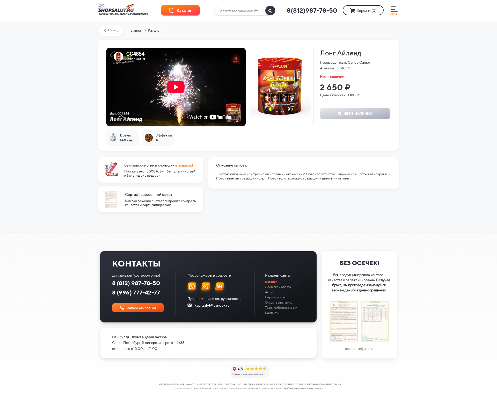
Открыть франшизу (278, 302)
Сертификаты (275, 297)
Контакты (272, 313)
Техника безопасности (281, 307)
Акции (269, 292)
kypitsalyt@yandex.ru (212, 305)
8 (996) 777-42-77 (136, 292)
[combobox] (244, 11)
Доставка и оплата (278, 287)
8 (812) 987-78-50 (136, 283)
